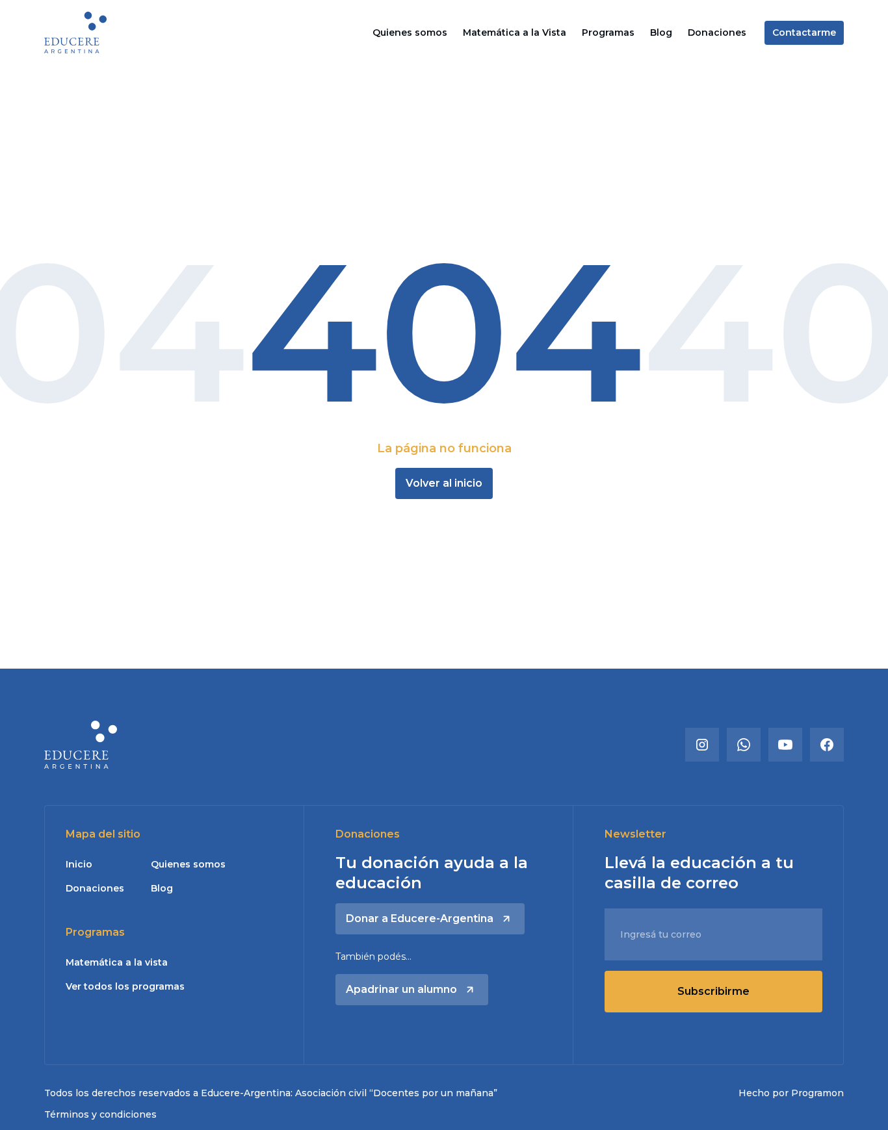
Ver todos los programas (125, 986)
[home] (75, 32)
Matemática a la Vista (514, 32)
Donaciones (717, 32)
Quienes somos (409, 32)
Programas (608, 32)
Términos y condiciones (100, 1114)
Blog (661, 32)
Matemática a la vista (117, 962)
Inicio (79, 864)
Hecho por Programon (791, 1093)
